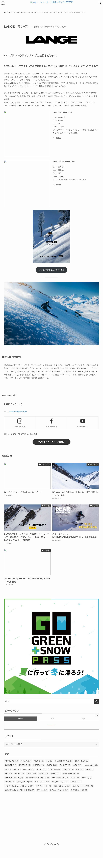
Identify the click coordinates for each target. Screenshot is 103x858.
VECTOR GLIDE (60, 778)
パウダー (76, 782)
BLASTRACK (81, 761)
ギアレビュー (42, 782)
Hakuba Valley (91, 765)
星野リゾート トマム (83, 786)
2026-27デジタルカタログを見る (52, 270)
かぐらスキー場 (24, 782)
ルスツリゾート (43, 786)
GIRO (77, 765)
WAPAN (9, 782)
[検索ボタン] (100, 3)
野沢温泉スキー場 (79, 790)
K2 (8, 769)
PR (8, 773)
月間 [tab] (83, 719)
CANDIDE (10, 765)
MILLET (41, 769)
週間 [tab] (52, 719)
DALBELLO (25, 765)
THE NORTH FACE (14, 778)
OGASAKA (54, 769)
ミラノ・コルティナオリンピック (19, 786)
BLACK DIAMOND (63, 761)
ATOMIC (39, 761)
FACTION (52, 765)
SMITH (43, 773)
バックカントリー (60, 782)
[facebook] (45, 844)
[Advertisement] (51, 821)
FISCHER (65, 765)
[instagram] (51, 844)
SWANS (55, 773)
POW (89, 769)
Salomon (19, 773)
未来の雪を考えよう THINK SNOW (19, 790)
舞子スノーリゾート (59, 790)
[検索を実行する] (96, 701)
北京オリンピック (62, 786)
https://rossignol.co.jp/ (18, 411)
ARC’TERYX (11, 761)
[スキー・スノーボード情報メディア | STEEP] (51, 3)
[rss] (58, 844)
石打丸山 (42, 790)
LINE (16, 769)
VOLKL (75, 778)
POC (79, 769)
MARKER (28, 769)
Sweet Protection (71, 773)
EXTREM (38, 765)
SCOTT (31, 773)
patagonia (68, 769)
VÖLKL (86, 778)
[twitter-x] (48, 844)
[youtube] (55, 844)
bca (49, 761)
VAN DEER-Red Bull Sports (37, 778)
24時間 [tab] (20, 719)
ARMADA (26, 761)
